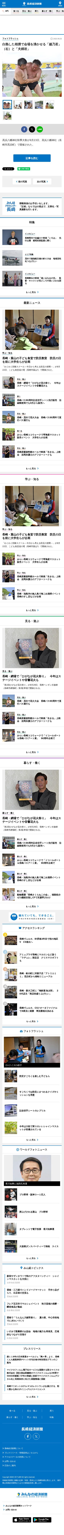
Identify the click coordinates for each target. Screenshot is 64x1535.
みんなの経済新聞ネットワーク (32, 1495)
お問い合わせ (10, 1461)
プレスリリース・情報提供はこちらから (21, 1453)
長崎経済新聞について (14, 1448)
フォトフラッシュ (10, 38)
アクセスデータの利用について (18, 1457)
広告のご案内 (10, 1465)
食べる (16, 11)
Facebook (28, 1436)
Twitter (36, 1436)
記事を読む (32, 158)
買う (37, 11)
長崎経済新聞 (32, 4)
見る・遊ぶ (27, 11)
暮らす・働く (47, 11)
